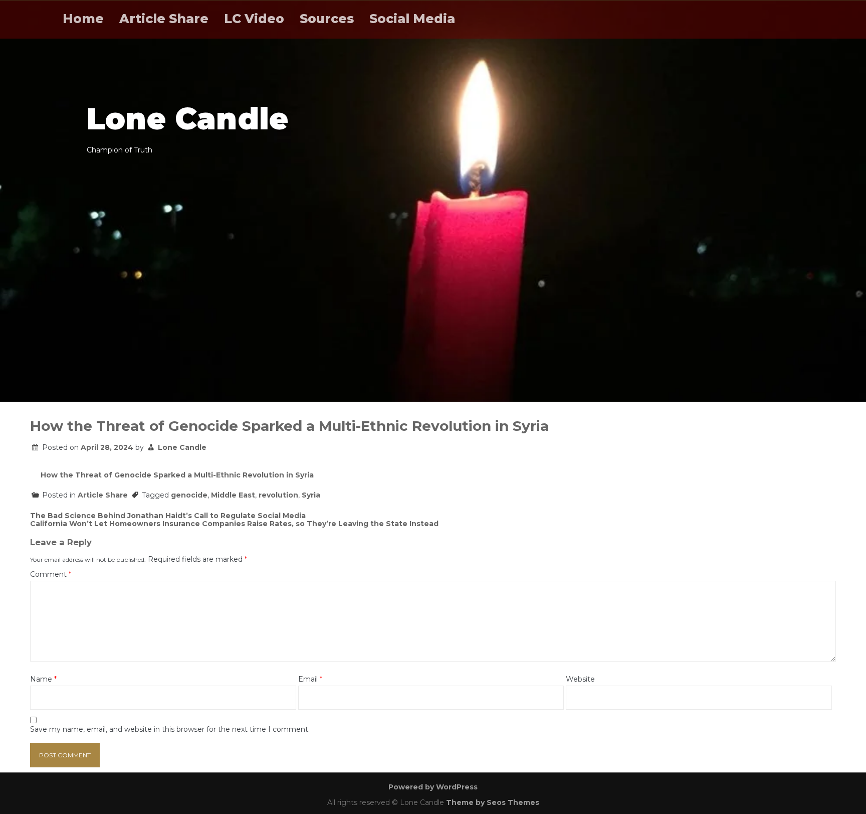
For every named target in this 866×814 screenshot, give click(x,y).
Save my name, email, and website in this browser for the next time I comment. (170, 729)
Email (310, 679)
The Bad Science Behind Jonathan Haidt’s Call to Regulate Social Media (168, 515)
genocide (189, 495)
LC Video (254, 18)
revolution (278, 495)
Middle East (233, 495)
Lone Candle (182, 447)
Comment (50, 574)
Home (83, 18)
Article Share (163, 18)
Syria (311, 495)
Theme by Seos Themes (492, 802)
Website (580, 679)
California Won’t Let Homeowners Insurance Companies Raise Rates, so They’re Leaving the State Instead (234, 523)
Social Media (412, 18)
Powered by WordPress (433, 786)
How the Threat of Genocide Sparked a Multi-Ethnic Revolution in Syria (177, 474)
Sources (327, 18)
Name (43, 679)
